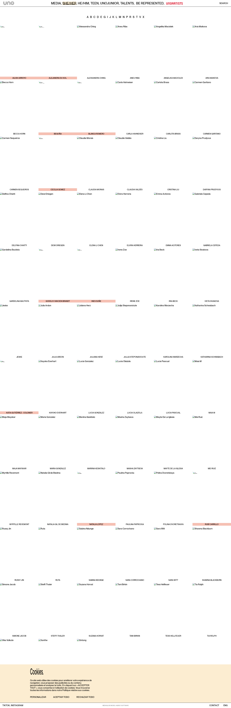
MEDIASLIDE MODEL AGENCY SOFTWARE (116, 705)
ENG (225, 705)
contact (214, 705)
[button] (38, 697)
